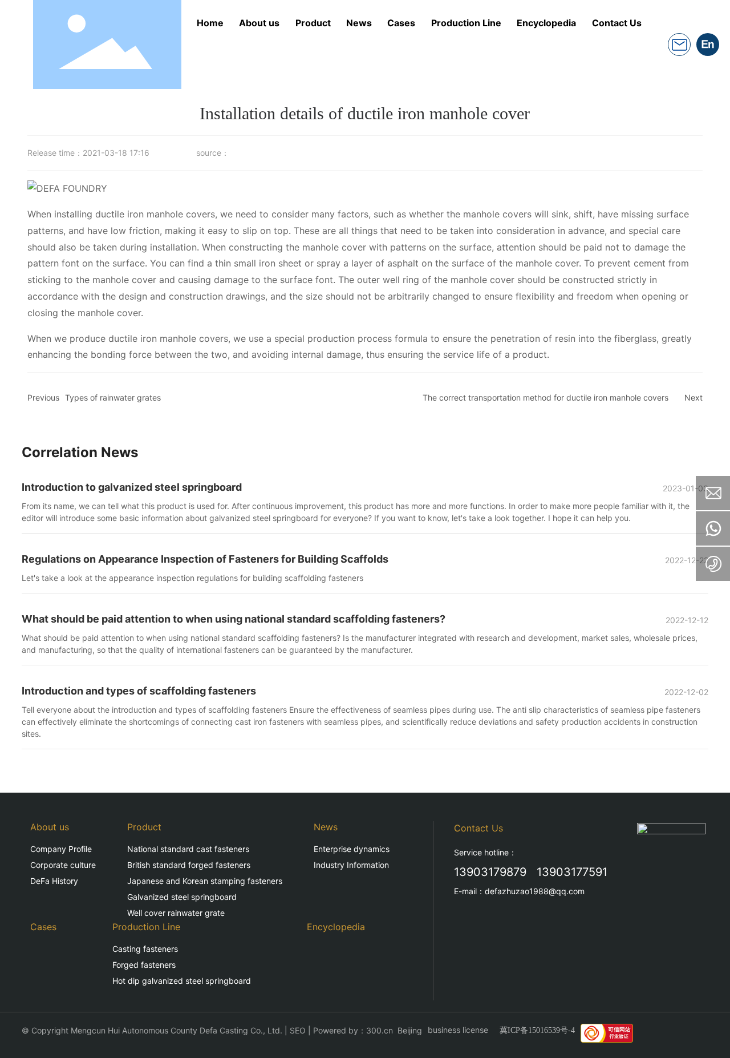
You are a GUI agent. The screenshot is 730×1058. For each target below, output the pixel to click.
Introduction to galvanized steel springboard (132, 487)
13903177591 (572, 872)
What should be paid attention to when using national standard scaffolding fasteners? (233, 619)
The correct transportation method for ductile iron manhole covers (545, 397)
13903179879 (490, 872)
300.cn (379, 1030)
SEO (298, 1030)
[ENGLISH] (707, 43)
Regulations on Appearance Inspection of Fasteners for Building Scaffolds (205, 559)
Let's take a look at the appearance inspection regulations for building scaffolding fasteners (192, 578)
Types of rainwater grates (113, 397)
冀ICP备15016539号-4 (537, 1030)
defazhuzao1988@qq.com (535, 891)
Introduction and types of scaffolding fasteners (139, 691)
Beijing (410, 1030)
